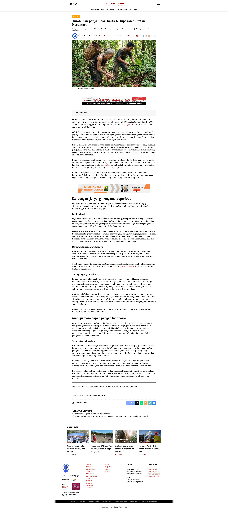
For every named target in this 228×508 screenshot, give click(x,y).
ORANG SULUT (90, 478)
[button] (155, 4)
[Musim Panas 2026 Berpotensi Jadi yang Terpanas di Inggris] (102, 436)
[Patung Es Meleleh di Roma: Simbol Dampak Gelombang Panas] (150, 436)
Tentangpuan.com (153, 472)
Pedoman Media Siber (93, 501)
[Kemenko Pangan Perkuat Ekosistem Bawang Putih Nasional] (78, 436)
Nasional (71, 441)
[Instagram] (73, 4)
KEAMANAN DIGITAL (91, 476)
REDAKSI (82, 501)
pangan (127, 124)
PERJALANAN (108, 467)
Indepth (88, 467)
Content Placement (135, 501)
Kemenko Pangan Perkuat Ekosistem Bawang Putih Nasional (76, 449)
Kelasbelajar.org (153, 476)
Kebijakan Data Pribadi (121, 501)
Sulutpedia (89, 488)
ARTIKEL (76, 16)
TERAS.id (88, 464)
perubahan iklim (127, 266)
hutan (107, 165)
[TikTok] (76, 4)
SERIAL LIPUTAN (90, 469)
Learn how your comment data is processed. (128, 416)
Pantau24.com (152, 469)
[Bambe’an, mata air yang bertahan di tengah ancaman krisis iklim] (126, 436)
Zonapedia (89, 485)
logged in (88, 414)
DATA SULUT (89, 471)
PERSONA (108, 471)
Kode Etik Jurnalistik (107, 501)
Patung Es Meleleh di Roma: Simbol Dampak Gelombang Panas (149, 449)
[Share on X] (146, 35)
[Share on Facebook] (143, 35)
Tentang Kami (74, 501)
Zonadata (89, 483)
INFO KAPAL (89, 481)
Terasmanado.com (154, 474)
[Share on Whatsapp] (141, 403)
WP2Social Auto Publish (106, 507)
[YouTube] (70, 4)
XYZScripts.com (123, 507)
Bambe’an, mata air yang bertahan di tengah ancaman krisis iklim (125, 449)
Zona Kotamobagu (122, 439)
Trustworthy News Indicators (149, 501)
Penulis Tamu (88, 36)
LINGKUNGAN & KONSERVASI (126, 441)
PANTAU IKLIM (90, 474)
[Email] (149, 35)
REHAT (107, 464)
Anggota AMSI (65, 479)
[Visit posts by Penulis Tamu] (74, 36)
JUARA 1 (64, 484)
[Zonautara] (114, 4)
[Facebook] (68, 4)
